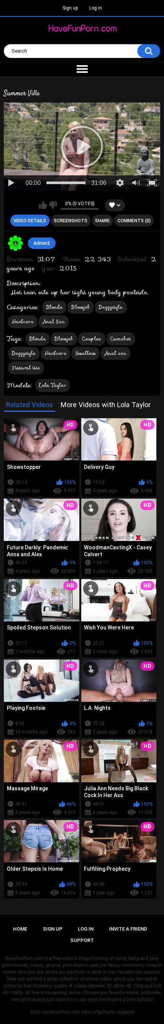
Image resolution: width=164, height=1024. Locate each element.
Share (102, 220)
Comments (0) (134, 220)
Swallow (85, 353)
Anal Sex (53, 321)
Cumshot (120, 338)
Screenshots (70, 220)
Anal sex (115, 353)
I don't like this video (53, 205)
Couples (91, 338)
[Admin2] (15, 243)
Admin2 (42, 243)
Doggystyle (111, 307)
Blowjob (80, 307)
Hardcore (23, 321)
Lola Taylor (52, 385)
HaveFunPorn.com (61, 1012)
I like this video (43, 205)
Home (20, 929)
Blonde (54, 307)
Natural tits (26, 367)
